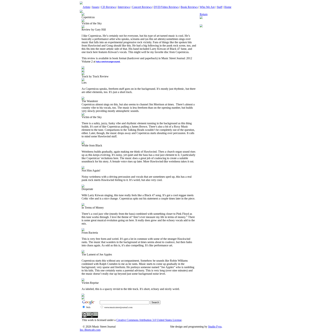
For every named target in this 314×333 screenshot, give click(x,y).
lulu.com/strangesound (108, 61)
